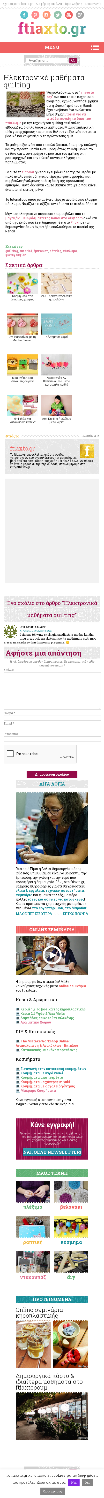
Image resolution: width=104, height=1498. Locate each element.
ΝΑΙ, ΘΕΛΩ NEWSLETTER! (52, 1152)
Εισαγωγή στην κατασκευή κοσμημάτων (53, 1069)
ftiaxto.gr (22, 448)
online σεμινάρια (72, 986)
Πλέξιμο (32, 1207)
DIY (71, 1277)
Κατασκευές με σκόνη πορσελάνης (49, 1050)
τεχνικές (52, 891)
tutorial (26, 251)
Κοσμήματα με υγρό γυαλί (42, 1073)
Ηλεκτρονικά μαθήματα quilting (44, 81)
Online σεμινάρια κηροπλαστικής (39, 1312)
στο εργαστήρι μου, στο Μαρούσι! (59, 908)
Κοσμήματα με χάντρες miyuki (45, 1082)
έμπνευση (40, 251)
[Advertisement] (52, 531)
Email (9, 723)
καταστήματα (72, 891)
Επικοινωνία (93, 3)
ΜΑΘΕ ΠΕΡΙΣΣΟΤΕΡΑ (34, 913)
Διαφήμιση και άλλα (49, 3)
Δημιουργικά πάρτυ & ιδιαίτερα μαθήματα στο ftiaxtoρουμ (49, 1381)
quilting (11, 251)
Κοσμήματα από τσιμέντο (42, 1077)
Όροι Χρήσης (73, 3)
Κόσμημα (71, 1242)
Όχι (87, 1482)
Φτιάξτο (12, 436)
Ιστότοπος (11, 734)
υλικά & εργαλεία (30, 891)
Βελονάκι (71, 1207)
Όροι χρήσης (52, 1491)
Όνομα (9, 713)
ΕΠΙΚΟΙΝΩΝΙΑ (75, 914)
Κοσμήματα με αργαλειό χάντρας (48, 1086)
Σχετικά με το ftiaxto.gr (18, 3)
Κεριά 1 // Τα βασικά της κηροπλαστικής (53, 1009)
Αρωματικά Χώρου (36, 1022)
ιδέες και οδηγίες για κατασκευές (56, 899)
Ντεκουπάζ (33, 1277)
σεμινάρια (24, 895)
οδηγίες (55, 251)
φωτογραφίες (15, 255)
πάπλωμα (70, 251)
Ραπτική (33, 1242)
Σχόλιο (9, 670)
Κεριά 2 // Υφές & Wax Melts (43, 1014)
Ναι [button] (74, 1482)
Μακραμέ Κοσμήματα (38, 1091)
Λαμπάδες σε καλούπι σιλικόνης (47, 1018)
